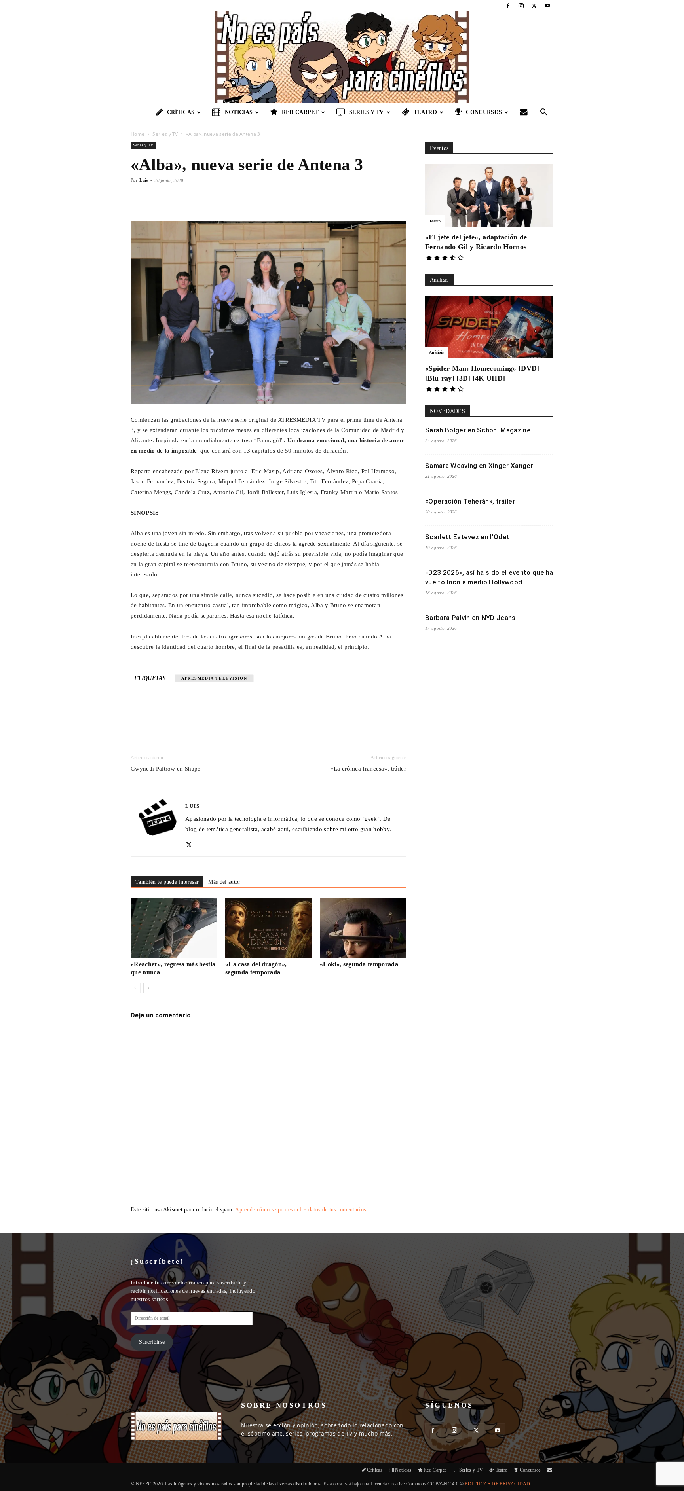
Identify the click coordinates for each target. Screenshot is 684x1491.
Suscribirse (152, 1342)
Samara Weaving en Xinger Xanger (479, 466)
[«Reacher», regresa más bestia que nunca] (174, 928)
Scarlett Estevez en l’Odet (467, 537)
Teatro (425, 112)
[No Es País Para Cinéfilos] (342, 57)
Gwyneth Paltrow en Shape (166, 768)
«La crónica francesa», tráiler (368, 768)
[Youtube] (547, 5)
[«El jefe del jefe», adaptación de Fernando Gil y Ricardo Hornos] (489, 195)
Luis (143, 180)
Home (137, 134)
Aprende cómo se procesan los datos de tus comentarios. (301, 1210)
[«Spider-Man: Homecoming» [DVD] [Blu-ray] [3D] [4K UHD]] (489, 327)
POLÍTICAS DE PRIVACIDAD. (498, 1484)
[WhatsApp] (223, 720)
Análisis (436, 352)
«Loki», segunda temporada (359, 964)
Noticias (239, 112)
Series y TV (366, 112)
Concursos (484, 112)
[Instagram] (521, 5)
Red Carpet (300, 112)
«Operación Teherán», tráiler (470, 501)
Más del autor (224, 882)
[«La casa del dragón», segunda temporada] (268, 928)
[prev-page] (136, 988)
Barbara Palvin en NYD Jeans (470, 617)
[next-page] (148, 988)
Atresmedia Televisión (214, 678)
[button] (543, 113)
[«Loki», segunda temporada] (363, 928)
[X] (534, 5)
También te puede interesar (167, 882)
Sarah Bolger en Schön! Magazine (478, 430)
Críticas (181, 112)
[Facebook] (508, 5)
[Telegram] (259, 720)
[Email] (241, 720)
